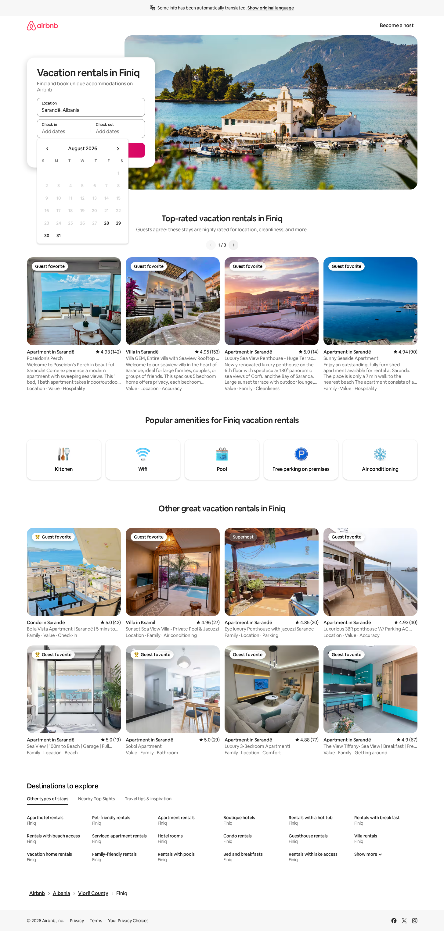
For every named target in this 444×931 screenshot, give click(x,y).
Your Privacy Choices (128, 920)
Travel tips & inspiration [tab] (148, 798)
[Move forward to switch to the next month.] (118, 149)
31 (58, 235)
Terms (96, 920)
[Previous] (211, 245)
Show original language (270, 8)
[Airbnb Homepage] (42, 25)
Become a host (397, 25)
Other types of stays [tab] (47, 798)
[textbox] (64, 131)
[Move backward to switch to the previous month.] (47, 149)
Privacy (77, 920)
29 (118, 223)
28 (106, 223)
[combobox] (91, 110)
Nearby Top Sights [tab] (96, 798)
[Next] (233, 245)
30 (46, 235)
